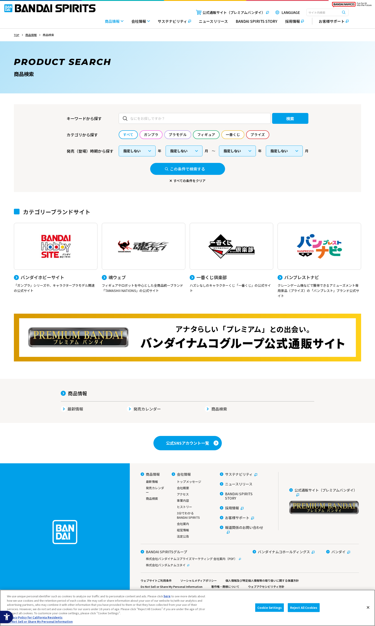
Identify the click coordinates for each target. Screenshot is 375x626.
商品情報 (77, 393)
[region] (187, 608)
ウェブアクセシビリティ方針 (266, 587)
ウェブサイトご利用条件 (156, 580)
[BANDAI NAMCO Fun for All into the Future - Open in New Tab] (352, 5)
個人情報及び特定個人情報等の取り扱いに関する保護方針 (262, 580)
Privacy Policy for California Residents (34, 617)
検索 (290, 118)
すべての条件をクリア (189, 180)
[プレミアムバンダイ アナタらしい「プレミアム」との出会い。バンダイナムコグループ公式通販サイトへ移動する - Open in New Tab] (187, 337)
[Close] (368, 607)
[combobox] (327, 12)
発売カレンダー (147, 409)
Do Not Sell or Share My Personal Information (171, 587)
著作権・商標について (225, 587)
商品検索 (219, 409)
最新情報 (75, 409)
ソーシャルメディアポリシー (198, 580)
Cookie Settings (269, 607)
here (167, 596)
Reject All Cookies (303, 607)
